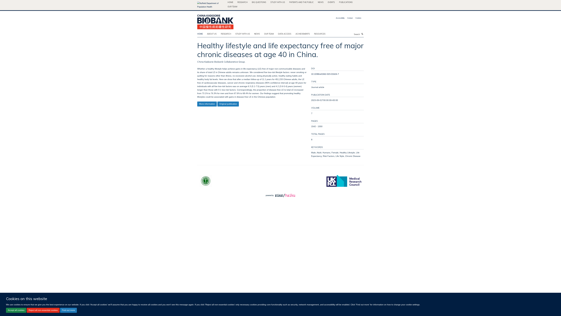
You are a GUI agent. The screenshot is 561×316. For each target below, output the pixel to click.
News (321, 2)
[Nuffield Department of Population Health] (211, 5)
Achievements (303, 34)
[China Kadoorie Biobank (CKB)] (215, 21)
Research (242, 2)
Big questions (259, 2)
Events (331, 2)
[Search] (362, 34)
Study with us (277, 2)
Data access (284, 34)
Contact (350, 18)
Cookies (358, 18)
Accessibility (340, 18)
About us (212, 34)
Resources (319, 34)
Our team (232, 6)
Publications (346, 2)
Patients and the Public (301, 2)
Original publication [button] (228, 104)
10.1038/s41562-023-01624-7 (325, 74)
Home (230, 2)
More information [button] (207, 104)
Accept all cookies (16, 310)
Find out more (68, 310)
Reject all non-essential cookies (43, 310)
